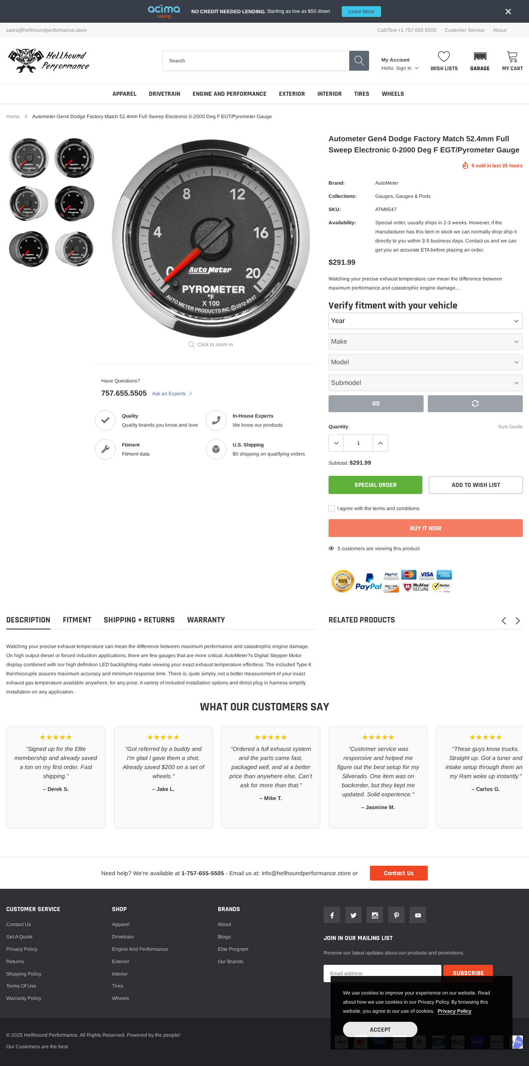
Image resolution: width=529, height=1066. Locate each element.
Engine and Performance (230, 94)
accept (380, 1030)
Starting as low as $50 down (282, 11)
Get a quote (19, 937)
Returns (15, 961)
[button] (480, 60)
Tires (361, 94)
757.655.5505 (124, 393)
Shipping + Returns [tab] (139, 620)
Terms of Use (21, 986)
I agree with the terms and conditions (377, 508)
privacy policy (455, 1011)
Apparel (124, 94)
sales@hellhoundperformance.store (46, 30)
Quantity (338, 427)
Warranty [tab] (206, 620)
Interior (329, 94)
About (499, 30)
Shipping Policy (23, 974)
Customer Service (465, 30)
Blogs (224, 937)
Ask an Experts (169, 393)
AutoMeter (386, 183)
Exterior (292, 94)
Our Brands (230, 961)
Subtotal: (338, 463)
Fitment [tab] (77, 620)
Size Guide (510, 427)
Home (13, 116)
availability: (342, 223)
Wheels (393, 94)
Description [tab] (28, 620)
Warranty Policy (23, 998)
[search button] (359, 61)
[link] (29, 158)
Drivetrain (164, 94)
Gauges (384, 196)
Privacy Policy (22, 949)
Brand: (337, 183)
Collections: (343, 196)
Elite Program (233, 949)
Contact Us (399, 873)
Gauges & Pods (413, 196)
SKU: (335, 209)
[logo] (48, 60)
